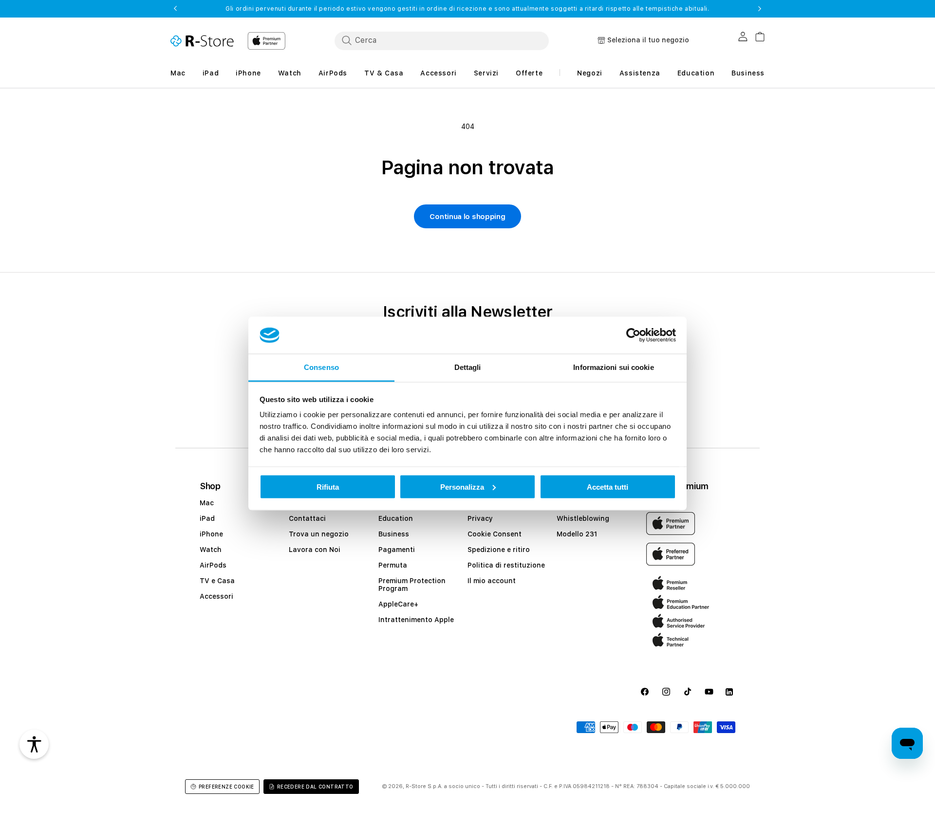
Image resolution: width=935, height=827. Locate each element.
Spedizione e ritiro (499, 549)
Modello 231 (577, 534)
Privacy (480, 518)
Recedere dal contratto (315, 787)
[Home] (202, 41)
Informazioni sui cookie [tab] (613, 367)
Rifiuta (328, 486)
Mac (207, 503)
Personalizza (462, 486)
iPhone (211, 534)
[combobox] (442, 40)
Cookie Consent (495, 534)
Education (395, 518)
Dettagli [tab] (467, 367)
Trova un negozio (319, 534)
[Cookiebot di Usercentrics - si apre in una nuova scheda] (633, 335)
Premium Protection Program (412, 584)
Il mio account (492, 581)
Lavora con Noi (314, 549)
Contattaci (307, 518)
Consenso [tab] (321, 367)
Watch (211, 549)
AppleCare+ (398, 604)
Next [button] (760, 9)
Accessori (216, 596)
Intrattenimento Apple (416, 620)
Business (393, 534)
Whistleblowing (583, 518)
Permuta (392, 565)
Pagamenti (396, 549)
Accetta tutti (607, 486)
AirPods (213, 565)
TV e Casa (217, 581)
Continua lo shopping (467, 216)
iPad (207, 518)
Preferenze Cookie (226, 787)
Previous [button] (175, 9)
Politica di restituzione (506, 565)
